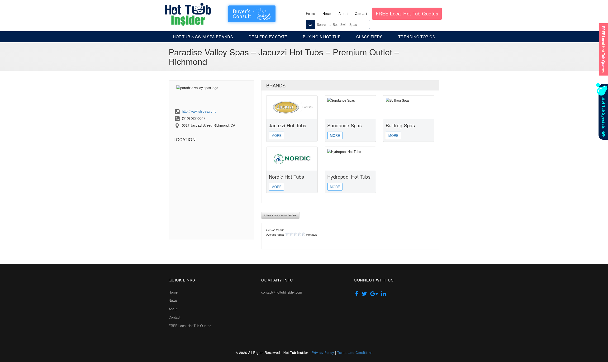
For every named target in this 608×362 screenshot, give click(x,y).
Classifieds (369, 36)
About (343, 13)
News (327, 13)
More (276, 135)
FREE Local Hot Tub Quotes (407, 13)
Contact (361, 13)
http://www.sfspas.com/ (199, 111)
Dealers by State (268, 36)
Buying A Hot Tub (322, 36)
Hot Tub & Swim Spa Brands (203, 36)
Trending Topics (416, 36)
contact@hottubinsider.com (281, 292)
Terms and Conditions (355, 352)
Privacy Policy (323, 352)
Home (310, 13)
